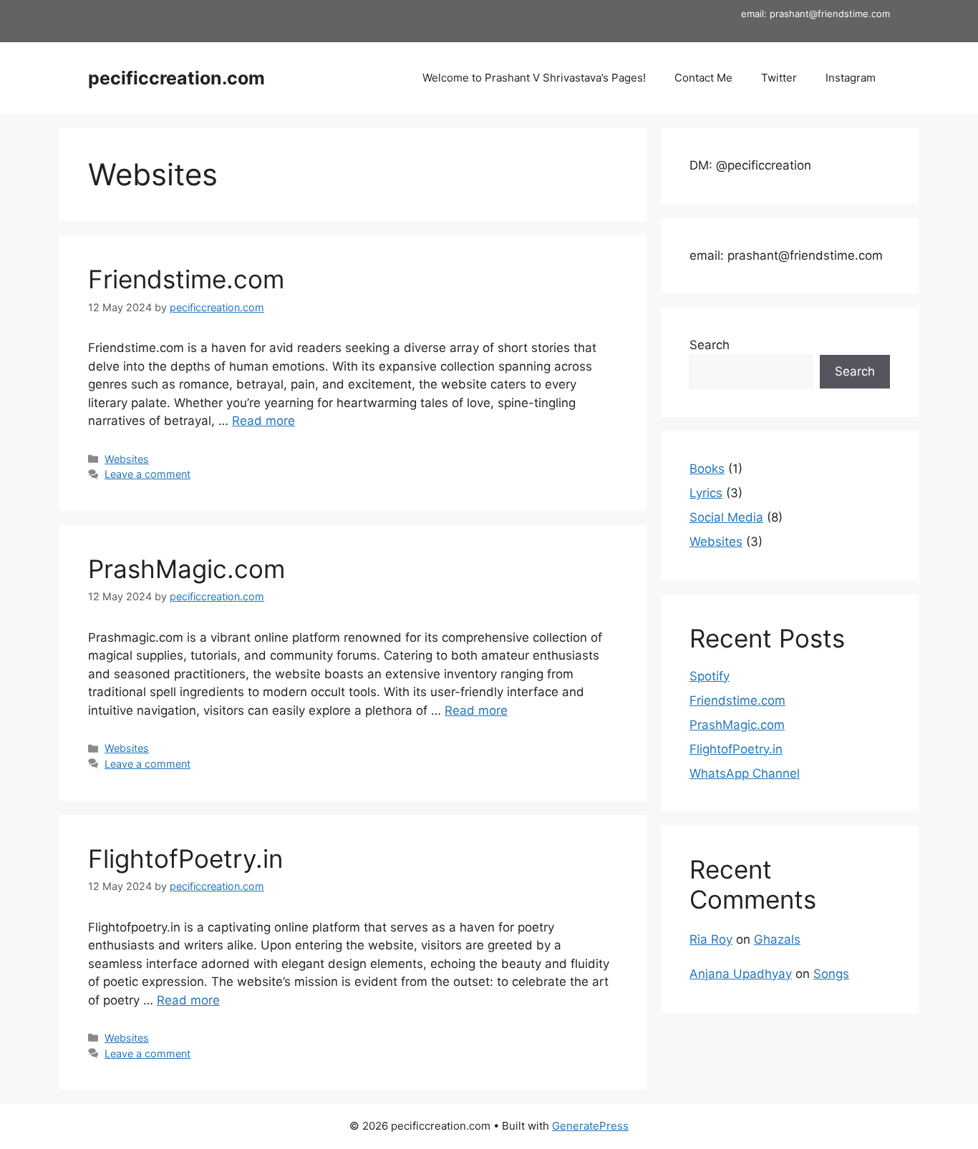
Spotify (709, 676)
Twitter (779, 77)
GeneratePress (590, 1126)
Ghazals (777, 939)
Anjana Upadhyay (740, 974)
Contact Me (703, 77)
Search (709, 345)
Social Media (726, 517)
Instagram (851, 77)
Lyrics (705, 493)
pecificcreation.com (176, 78)
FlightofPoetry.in (185, 859)
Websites (127, 459)
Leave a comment (147, 474)
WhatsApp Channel (744, 773)
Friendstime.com (186, 279)
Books (707, 468)
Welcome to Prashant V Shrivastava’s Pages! (534, 77)
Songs (831, 974)
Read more (263, 421)
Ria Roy (710, 939)
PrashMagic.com (186, 569)
